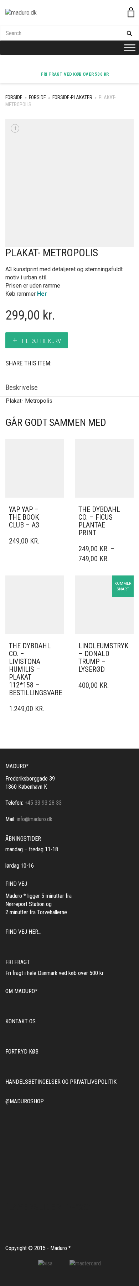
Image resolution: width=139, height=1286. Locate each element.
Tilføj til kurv (41, 340)
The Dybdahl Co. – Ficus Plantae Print (99, 521)
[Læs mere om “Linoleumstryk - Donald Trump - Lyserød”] (126, 646)
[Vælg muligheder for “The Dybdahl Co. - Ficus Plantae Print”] (126, 510)
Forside (13, 97)
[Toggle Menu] (129, 47)
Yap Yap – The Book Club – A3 (24, 517)
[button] (57, 510)
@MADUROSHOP (24, 1101)
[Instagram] (66, 63)
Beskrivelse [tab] (21, 387)
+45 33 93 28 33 (43, 802)
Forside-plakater (72, 97)
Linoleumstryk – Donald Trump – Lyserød (103, 658)
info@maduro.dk (34, 819)
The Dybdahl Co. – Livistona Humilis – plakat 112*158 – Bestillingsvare (35, 669)
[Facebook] (73, 63)
